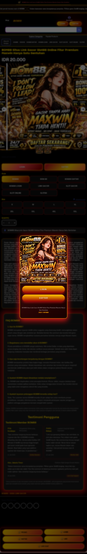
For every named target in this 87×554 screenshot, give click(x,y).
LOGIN (43, 289)
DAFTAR (43, 298)
